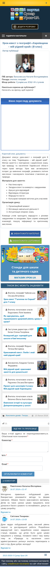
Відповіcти (5, 512)
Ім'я (4, 455)
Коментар (7, 440)
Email (5, 464)
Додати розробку (26, 27)
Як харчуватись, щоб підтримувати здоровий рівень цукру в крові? (23, 319)
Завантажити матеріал (26, 233)
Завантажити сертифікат (26, 240)
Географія (26, 415)
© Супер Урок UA (15, 555)
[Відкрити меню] (46, 36)
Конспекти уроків (13, 415)
